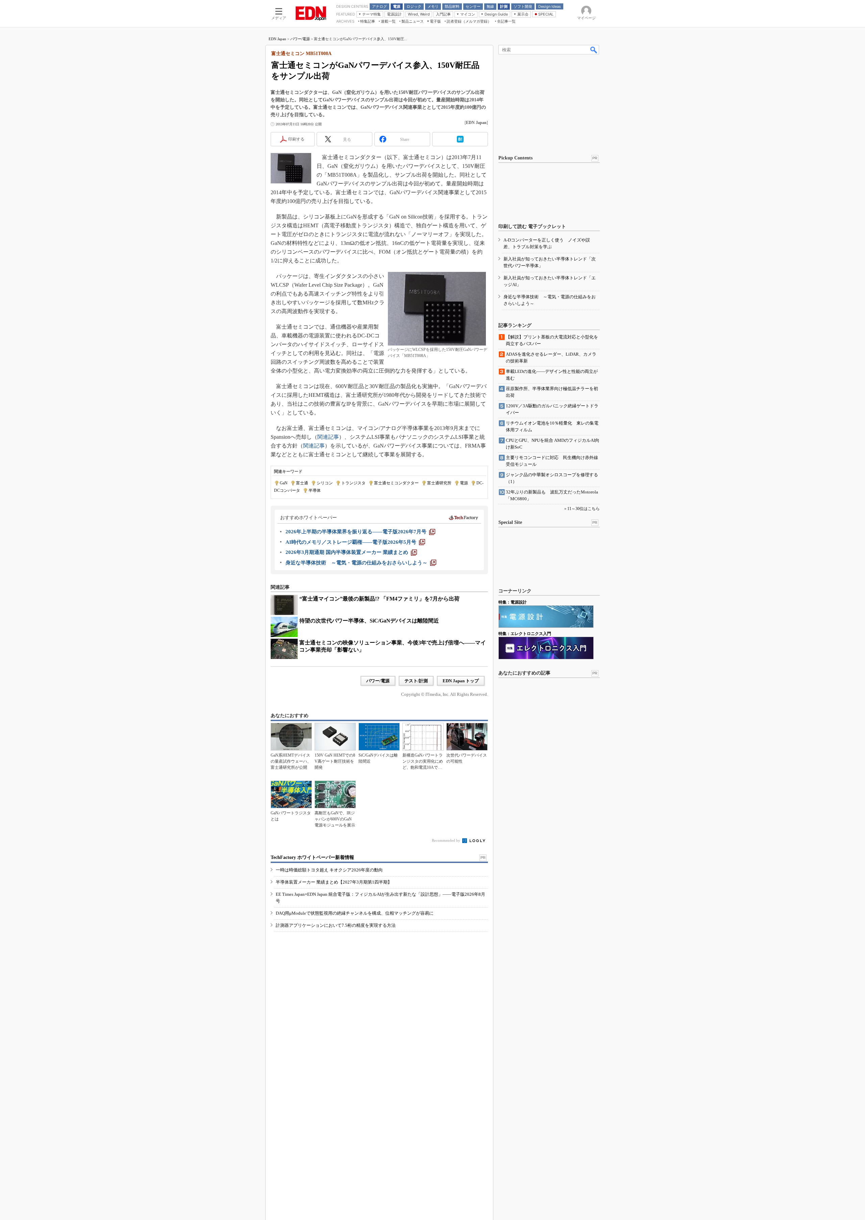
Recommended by (446, 840)
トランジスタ (353, 483)
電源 (464, 483)
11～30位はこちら (583, 508)
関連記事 (328, 437)
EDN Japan (277, 39)
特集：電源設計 (512, 602)
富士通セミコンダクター (396, 483)
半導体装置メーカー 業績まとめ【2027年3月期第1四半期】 (334, 882)
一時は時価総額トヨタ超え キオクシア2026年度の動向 (329, 869)
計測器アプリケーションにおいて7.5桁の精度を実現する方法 (336, 925)
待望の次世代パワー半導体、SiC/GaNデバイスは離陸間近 (369, 621)
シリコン (325, 483)
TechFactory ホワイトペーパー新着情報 (312, 857)
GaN (284, 483)
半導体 (314, 490)
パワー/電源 (300, 39)
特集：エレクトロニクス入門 (524, 633)
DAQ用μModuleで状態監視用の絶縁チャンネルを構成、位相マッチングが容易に (355, 913)
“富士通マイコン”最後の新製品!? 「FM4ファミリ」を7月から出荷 (379, 599)
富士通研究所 (439, 483)
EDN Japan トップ (461, 680)
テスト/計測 (416, 680)
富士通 (302, 483)
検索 (594, 49)
